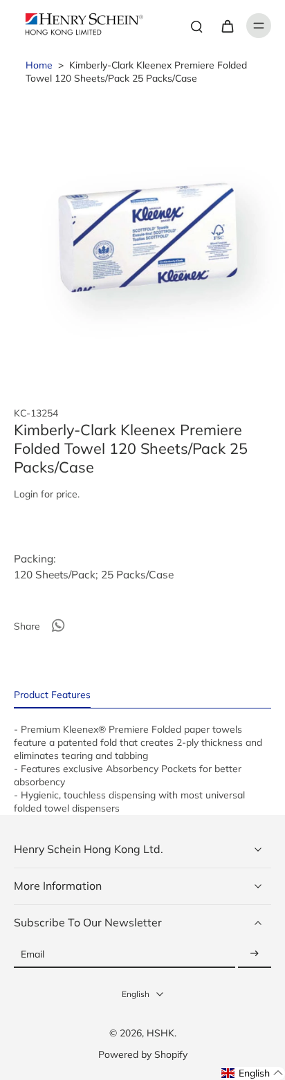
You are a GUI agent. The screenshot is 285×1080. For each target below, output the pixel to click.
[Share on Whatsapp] (58, 625)
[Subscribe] (254, 954)
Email (32, 954)
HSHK (160, 1032)
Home (39, 65)
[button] (252, 1073)
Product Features (52, 694)
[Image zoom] (142, 236)
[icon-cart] (227, 25)
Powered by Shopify (142, 1054)
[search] (196, 25)
